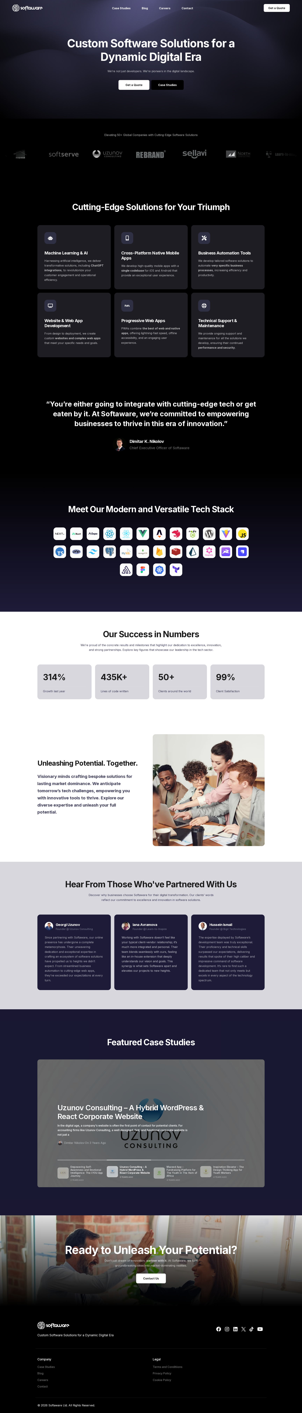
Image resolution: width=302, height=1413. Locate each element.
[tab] (80, 1174)
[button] (5, 155)
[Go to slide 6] (146, 171)
